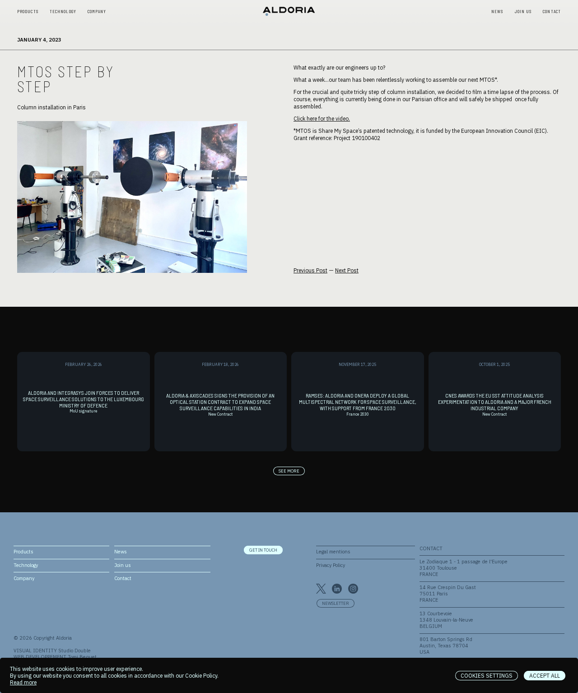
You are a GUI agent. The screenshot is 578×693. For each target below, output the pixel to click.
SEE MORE (289, 471)
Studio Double (74, 650)
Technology (63, 11)
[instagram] (353, 589)
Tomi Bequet (82, 657)
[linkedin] (337, 589)
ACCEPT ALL (544, 675)
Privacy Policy (330, 565)
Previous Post (310, 270)
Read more (23, 682)
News (497, 11)
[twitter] (321, 589)
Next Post (347, 270)
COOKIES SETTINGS (487, 675)
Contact (552, 11)
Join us (523, 11)
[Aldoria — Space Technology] (289, 11)
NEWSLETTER (335, 603)
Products (27, 11)
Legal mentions (333, 551)
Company (97, 11)
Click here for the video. (322, 118)
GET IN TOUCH (263, 550)
